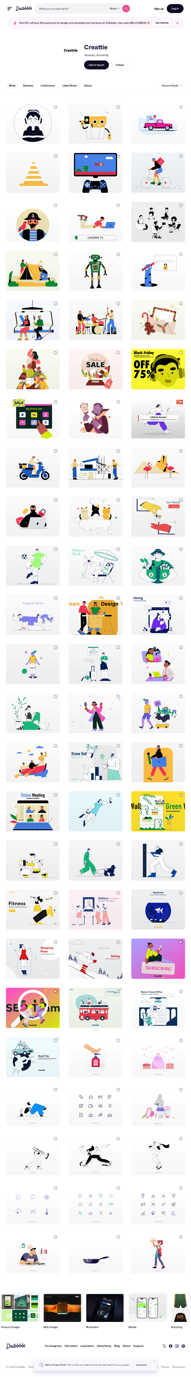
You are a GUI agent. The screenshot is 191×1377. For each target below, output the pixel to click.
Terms (32, 1366)
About (126, 1345)
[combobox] (71, 9)
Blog (117, 1345)
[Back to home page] (23, 8)
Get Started (162, 22)
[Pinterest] (183, 1346)
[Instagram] (177, 1346)
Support (138, 1345)
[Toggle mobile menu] (9, 8)
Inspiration (87, 1345)
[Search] (126, 8)
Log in (175, 8)
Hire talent (71, 1345)
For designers (53, 1345)
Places (165, 1366)
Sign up (159, 8)
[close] (177, 23)
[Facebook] (170, 1346)
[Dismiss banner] (155, 1361)
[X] (164, 1346)
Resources (178, 1366)
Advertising (104, 1345)
